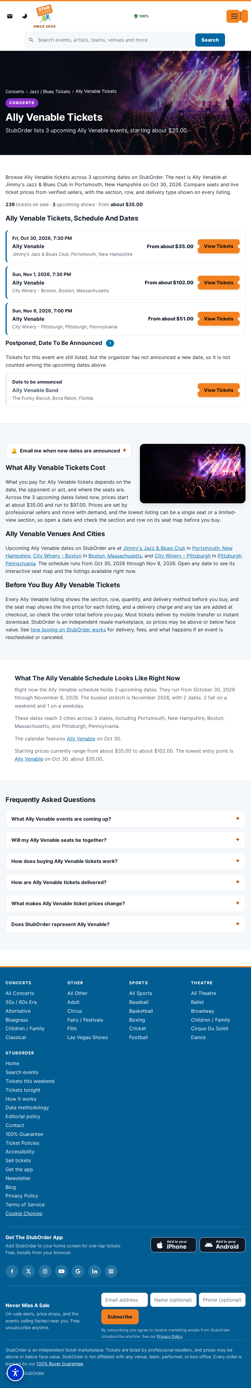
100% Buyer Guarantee (59, 1363)
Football (138, 1037)
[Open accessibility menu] (15, 1372)
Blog (11, 1187)
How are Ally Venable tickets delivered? (59, 882)
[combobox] (125, 40)
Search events (22, 1072)
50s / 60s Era (21, 1002)
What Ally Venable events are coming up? (61, 819)
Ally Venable (28, 246)
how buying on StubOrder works (68, 629)
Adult (73, 1002)
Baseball (138, 1002)
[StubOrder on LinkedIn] (94, 1271)
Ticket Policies (22, 1143)
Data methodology (27, 1107)
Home (12, 1063)
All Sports (140, 993)
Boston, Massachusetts (115, 556)
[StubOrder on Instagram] (45, 1271)
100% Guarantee (24, 1134)
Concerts (15, 91)
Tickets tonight (23, 1090)
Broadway (202, 1011)
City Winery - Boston (57, 556)
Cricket (137, 1028)
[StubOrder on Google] (78, 1271)
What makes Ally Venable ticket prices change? (68, 903)
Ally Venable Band (35, 390)
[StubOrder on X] (28, 1271)
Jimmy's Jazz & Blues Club (154, 548)
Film (72, 1028)
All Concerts (20, 993)
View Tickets (219, 246)
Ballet (197, 1002)
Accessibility (20, 1151)
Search (210, 40)
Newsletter (18, 1178)
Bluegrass (17, 1020)
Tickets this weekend (30, 1081)
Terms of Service (25, 1204)
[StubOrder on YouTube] (61, 1271)
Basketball (141, 1011)
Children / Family (25, 1028)
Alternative (18, 1011)
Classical (16, 1037)
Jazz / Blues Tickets (49, 91)
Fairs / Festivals (85, 1020)
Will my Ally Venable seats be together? (59, 840)
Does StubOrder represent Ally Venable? (60, 924)
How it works (21, 1099)
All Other (77, 993)
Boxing (137, 1020)
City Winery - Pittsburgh (183, 556)
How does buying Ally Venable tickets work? (64, 861)
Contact (15, 1125)
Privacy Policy (22, 1196)
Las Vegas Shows (87, 1037)
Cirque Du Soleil (209, 1028)
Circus (74, 1011)
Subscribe (120, 1317)
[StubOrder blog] (111, 1271)
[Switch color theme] (25, 16)
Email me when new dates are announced (70, 451)
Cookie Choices (24, 1213)
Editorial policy (23, 1116)
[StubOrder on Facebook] (12, 1271)
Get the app (19, 1169)
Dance (198, 1037)
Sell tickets (18, 1160)
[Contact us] (10, 16)
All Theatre (203, 993)
